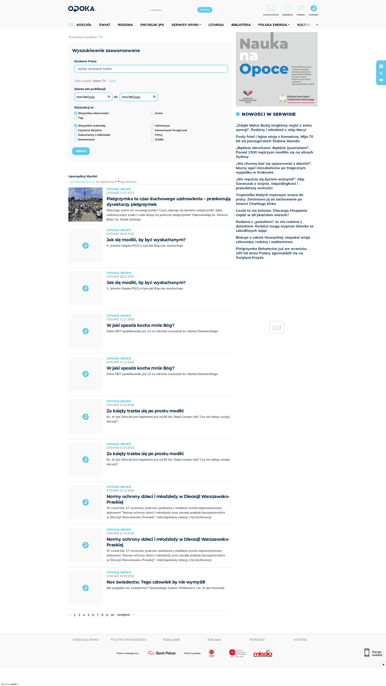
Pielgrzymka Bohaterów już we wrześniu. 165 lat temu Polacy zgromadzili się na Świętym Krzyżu (271, 253)
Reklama (214, 640)
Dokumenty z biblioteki (94, 134)
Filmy (159, 134)
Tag (80, 117)
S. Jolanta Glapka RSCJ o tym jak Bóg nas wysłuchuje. (145, 245)
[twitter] (381, 73)
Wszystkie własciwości (93, 113)
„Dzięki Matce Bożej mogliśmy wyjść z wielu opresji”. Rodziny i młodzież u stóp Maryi (274, 127)
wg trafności (128, 182)
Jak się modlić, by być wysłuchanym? (146, 239)
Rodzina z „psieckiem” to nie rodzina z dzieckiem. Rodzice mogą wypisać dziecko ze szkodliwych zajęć (275, 226)
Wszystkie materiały (92, 125)
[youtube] (381, 80)
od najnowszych (80, 182)
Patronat (257, 640)
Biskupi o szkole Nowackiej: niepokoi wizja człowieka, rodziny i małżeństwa (273, 239)
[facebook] (381, 66)
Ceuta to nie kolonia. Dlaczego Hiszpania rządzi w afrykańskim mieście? (271, 212)
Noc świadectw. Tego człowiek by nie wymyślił (156, 582)
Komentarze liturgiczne (171, 130)
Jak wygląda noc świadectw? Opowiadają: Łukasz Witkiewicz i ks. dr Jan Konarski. (166, 588)
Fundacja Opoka (86, 640)
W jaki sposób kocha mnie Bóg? (141, 325)
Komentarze (86, 139)
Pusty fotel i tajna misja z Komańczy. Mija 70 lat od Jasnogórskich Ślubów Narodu (274, 138)
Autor (159, 113)
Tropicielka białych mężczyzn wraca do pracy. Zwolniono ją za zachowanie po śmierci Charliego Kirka (269, 199)
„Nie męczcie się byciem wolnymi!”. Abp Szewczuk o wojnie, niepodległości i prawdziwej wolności (270, 183)
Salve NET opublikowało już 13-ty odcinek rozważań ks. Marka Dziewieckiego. (163, 331)
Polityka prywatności (129, 640)
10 (112, 615)
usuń (112, 81)
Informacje (162, 125)
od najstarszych (106, 182)
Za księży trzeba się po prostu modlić (145, 410)
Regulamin (171, 640)
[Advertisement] (193, 677)
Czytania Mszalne (90, 130)
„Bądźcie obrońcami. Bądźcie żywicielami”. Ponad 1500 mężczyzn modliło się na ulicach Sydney (274, 152)
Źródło (159, 139)
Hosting (300, 640)
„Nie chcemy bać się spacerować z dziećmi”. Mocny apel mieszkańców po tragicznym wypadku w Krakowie (274, 168)
